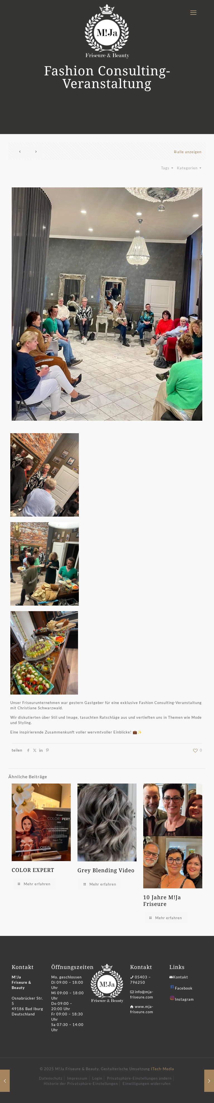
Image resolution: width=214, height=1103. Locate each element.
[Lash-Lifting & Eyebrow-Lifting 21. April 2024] (5, 1081)
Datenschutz (50, 1078)
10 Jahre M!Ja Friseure (162, 901)
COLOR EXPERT (33, 870)
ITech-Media (162, 1069)
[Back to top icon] (187, 1091)
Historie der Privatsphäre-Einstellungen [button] (81, 1083)
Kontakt (180, 977)
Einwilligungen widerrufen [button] (147, 1083)
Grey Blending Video (106, 870)
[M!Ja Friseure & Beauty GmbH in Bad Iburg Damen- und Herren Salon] (107, 31)
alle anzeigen (189, 152)
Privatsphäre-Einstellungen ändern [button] (139, 1078)
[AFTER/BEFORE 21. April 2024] (209, 1081)
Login (97, 1078)
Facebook (184, 988)
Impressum (77, 1078)
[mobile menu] (193, 12)
